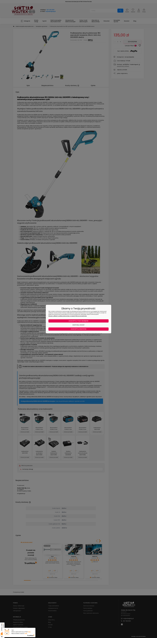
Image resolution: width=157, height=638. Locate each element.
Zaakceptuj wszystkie (78, 329)
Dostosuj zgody (78, 325)
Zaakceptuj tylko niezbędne (78, 321)
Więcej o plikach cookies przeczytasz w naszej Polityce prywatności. (67, 316)
